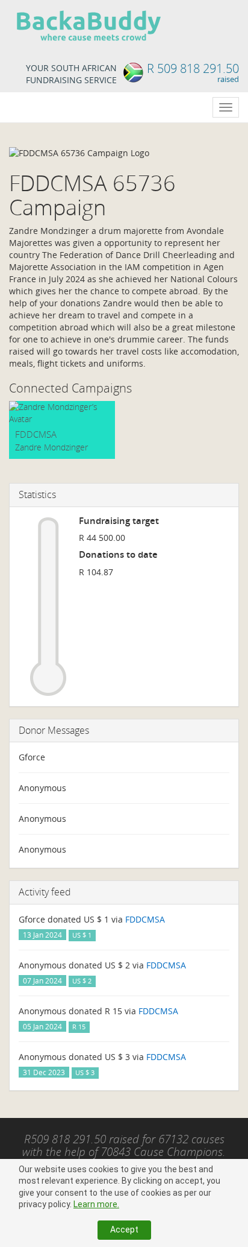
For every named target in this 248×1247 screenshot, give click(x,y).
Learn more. (96, 1204)
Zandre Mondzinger (51, 447)
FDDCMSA (36, 434)
